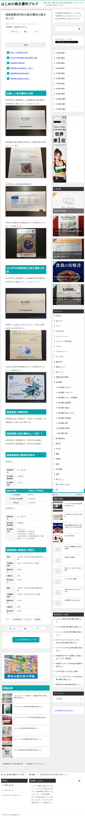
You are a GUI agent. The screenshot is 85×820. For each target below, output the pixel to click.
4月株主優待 (60, 68)
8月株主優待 (60, 89)
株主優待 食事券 (64, 428)
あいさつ (59, 321)
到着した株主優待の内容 (19, 52)
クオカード (28, 619)
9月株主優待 (60, 94)
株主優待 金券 (63, 423)
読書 (57, 474)
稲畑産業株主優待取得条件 (19, 73)
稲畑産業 (37, 619)
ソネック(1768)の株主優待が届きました (26, 728)
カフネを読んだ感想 (70, 579)
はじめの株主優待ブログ (19, 4)
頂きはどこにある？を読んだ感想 (73, 569)
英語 (57, 464)
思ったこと (60, 372)
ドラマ (58, 346)
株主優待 (9, 27)
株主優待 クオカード (20, 27)
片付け (58, 449)
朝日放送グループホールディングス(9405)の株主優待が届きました (39, 764)
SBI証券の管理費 (60, 211)
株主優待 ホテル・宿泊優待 (67, 397)
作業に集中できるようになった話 (73, 590)
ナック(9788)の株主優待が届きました (69, 627)
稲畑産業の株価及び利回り (19, 78)
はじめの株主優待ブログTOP (25, 640)
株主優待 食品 (63, 433)
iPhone (58, 316)
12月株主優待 (61, 109)
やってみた (60, 356)
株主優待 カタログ (64, 387)
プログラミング (61, 351)
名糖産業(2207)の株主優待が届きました (14, 764)
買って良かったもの (63, 484)
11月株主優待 (60, 104)
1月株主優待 (60, 53)
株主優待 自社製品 (64, 418)
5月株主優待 (60, 73)
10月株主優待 (61, 99)
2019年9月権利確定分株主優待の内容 (23, 58)
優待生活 (59, 362)
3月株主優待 (60, 63)
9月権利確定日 (17, 619)
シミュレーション (62, 336)
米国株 (58, 459)
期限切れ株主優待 (62, 377)
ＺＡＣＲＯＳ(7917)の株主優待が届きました (73, 504)
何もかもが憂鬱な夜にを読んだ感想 (73, 547)
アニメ (58, 326)
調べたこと (60, 479)
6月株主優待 (60, 78)
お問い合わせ (9, 785)
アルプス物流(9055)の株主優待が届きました (27, 750)
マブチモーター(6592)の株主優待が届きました (28, 706)
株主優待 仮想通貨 (64, 403)
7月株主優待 (60, 83)
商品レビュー (60, 367)
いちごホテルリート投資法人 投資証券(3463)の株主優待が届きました (30, 697)
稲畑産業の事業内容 (17, 63)
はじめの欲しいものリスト (64, 710)
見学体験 (59, 469)
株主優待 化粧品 (64, 408)
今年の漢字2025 (69, 536)
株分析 (58, 443)
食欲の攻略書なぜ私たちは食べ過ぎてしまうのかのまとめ (73, 526)
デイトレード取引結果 (63, 341)
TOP (14, 774)
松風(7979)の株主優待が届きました (68, 684)
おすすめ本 (60, 331)
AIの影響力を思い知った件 (72, 600)
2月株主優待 (60, 58)
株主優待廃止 (60, 438)
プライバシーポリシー (12, 795)
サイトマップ (9, 790)
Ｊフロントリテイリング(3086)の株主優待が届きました (30, 718)
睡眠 (57, 454)
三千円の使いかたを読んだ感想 (73, 515)
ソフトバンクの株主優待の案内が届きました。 (28, 739)
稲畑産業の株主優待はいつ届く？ (22, 68)
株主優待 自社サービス (66, 413)
